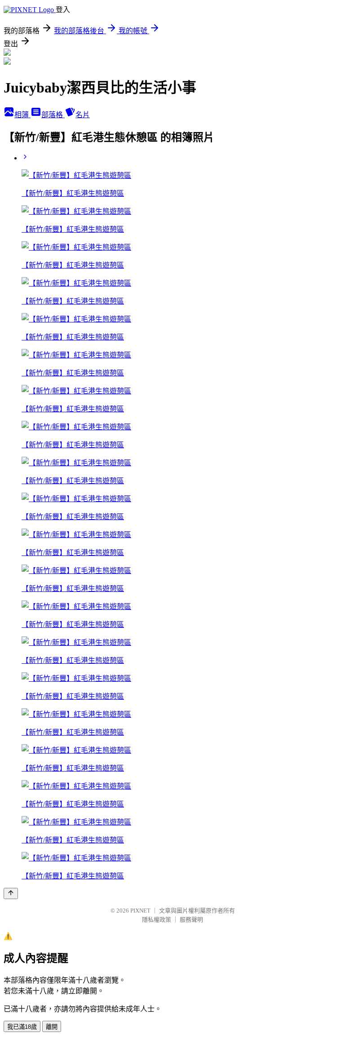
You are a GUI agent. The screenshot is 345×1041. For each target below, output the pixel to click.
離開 (52, 1026)
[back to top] (11, 893)
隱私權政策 (156, 919)
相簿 (22, 115)
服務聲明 (191, 919)
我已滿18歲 (22, 1026)
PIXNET (140, 910)
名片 (82, 115)
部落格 (53, 115)
